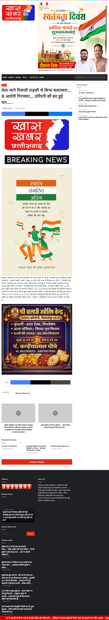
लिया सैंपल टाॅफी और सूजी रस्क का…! (60, 446)
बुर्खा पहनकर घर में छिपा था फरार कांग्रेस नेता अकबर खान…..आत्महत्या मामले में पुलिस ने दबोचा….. (17, 565)
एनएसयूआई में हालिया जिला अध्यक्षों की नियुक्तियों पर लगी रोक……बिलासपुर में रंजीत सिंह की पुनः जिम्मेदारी (36, 448)
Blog (4, 85)
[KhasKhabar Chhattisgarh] (18, 13)
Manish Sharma (7, 108)
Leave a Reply (37, 462)
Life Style (33, 77)
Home (4, 77)
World (11, 77)
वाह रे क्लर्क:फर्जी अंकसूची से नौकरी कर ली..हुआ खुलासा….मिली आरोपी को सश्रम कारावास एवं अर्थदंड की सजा (18, 609)
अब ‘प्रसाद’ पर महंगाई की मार (9, 446)
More (41, 77)
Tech (24, 77)
